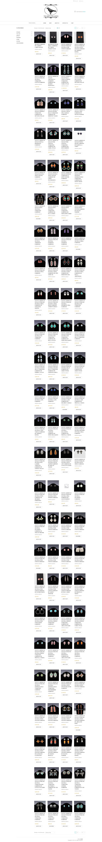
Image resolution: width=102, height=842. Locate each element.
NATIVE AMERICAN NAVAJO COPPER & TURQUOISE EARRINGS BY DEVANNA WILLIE (40, 113)
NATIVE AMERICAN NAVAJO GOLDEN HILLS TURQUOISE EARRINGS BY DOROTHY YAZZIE (53, 113)
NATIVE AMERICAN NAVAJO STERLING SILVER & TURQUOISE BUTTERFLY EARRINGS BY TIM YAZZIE (53, 784)
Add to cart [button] (38, 53)
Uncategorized (19, 43)
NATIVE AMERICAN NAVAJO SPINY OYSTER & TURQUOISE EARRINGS (40, 209)
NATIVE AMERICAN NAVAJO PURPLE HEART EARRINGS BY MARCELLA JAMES (80, 143)
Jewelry (18, 35)
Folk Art (18, 33)
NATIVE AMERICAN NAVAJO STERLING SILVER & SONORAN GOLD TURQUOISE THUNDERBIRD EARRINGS (53, 687)
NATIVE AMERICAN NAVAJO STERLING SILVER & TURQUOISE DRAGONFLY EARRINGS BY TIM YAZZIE (80, 784)
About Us (57, 23)
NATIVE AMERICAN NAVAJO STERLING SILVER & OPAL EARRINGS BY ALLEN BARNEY (66, 496)
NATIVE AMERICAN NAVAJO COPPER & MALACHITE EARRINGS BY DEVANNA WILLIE (80, 79)
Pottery (18, 41)
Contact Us (65, 23)
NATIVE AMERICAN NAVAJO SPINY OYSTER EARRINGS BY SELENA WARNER (80, 209)
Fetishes (18, 32)
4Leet (82, 839)
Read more (38, 218)
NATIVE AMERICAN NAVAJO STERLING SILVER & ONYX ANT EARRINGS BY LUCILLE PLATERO (66, 462)
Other (17, 39)
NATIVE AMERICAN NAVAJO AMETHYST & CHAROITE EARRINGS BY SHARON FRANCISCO (53, 81)
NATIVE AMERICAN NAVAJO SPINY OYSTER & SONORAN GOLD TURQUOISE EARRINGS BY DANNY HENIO (80, 177)
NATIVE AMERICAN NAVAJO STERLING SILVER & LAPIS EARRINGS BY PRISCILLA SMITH (80, 400)
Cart (72, 23)
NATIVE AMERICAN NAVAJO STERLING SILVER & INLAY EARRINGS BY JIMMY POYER (66, 367)
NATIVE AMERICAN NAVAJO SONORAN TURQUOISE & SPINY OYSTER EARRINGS (66, 175)
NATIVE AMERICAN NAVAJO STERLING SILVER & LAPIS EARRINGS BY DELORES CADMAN (66, 400)
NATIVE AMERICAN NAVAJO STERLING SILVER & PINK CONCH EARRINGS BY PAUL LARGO (66, 589)
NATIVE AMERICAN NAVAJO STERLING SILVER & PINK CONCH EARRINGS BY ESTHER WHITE (40, 589)
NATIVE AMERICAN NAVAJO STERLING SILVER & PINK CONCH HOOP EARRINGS (40, 621)
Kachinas (18, 37)
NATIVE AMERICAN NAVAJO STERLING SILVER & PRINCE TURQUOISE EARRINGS (53, 621)
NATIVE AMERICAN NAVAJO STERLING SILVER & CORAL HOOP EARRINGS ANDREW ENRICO (53, 303)
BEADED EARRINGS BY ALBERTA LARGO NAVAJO (40, 46)
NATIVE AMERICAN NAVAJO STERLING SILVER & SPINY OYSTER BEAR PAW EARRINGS (66, 685)
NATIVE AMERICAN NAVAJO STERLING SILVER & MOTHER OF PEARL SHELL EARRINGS (80, 430)
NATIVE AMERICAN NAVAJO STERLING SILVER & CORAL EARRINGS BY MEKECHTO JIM (66, 271)
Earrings (36, 49)
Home (44, 23)
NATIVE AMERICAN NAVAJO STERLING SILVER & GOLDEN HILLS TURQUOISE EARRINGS (80, 335)
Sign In (82, 1)
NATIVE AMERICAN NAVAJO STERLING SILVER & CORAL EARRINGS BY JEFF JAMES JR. (53, 271)
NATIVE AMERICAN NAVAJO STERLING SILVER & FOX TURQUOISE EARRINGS (80, 303)
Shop (50, 23)
